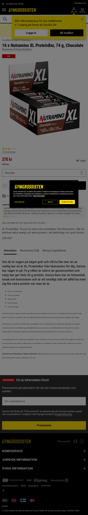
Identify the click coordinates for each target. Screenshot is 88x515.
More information (39, 196)
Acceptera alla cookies (67, 202)
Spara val (50, 202)
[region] (44, 194)
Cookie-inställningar (19, 202)
